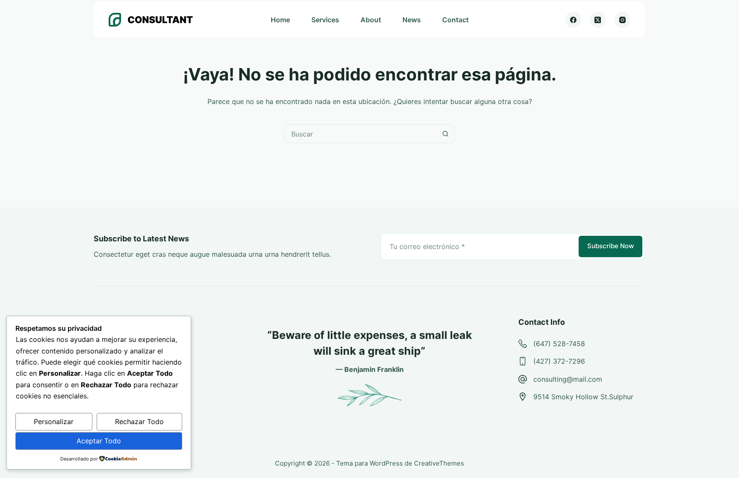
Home (280, 19)
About (371, 19)
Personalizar (54, 421)
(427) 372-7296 (559, 361)
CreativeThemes (439, 463)
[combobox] (361, 133)
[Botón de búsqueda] (445, 134)
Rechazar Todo (139, 421)
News (411, 19)
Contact (455, 19)
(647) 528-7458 (559, 343)
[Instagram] (623, 20)
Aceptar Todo (99, 440)
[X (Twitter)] (598, 20)
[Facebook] (573, 20)
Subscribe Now (610, 246)
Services (325, 19)
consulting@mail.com (567, 379)
